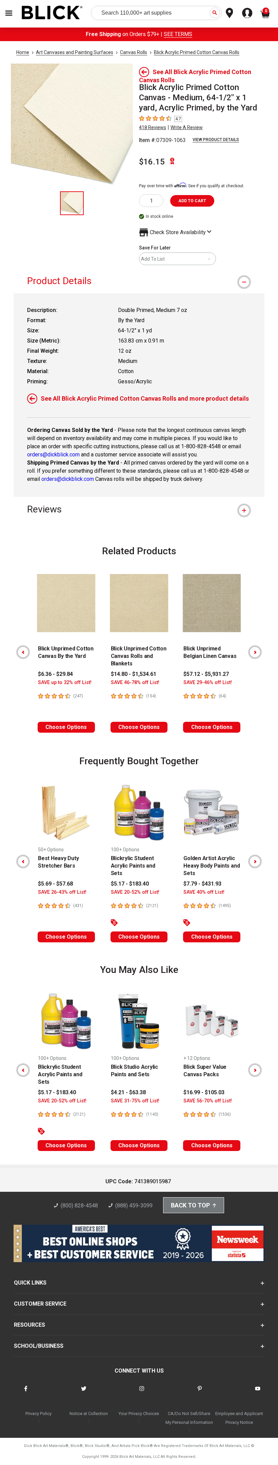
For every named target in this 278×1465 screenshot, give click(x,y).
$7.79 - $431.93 (202, 883)
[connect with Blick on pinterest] (199, 1393)
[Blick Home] (52, 13)
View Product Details (216, 139)
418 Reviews (152, 127)
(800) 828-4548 (79, 1205)
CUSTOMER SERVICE (40, 1304)
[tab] (139, 280)
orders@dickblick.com (53, 454)
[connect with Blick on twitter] (84, 1393)
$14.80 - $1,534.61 (133, 674)
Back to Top (190, 1205)
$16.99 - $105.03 (203, 1092)
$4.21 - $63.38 (128, 1092)
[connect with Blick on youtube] (257, 1393)
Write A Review (187, 127)
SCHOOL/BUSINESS (38, 1346)
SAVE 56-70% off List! (207, 1101)
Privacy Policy (38, 1413)
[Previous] (23, 652)
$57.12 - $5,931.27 (206, 674)
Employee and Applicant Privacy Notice (239, 1418)
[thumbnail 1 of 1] (72, 203)
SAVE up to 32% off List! (65, 682)
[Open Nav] (8, 13)
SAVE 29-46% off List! (207, 682)
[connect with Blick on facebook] (26, 1393)
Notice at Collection (89, 1413)
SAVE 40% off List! (203, 892)
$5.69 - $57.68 (55, 883)
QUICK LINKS (30, 1282)
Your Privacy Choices (139, 1413)
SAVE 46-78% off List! (135, 682)
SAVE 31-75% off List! (135, 1101)
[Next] (255, 652)
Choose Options (66, 727)
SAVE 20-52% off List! (135, 892)
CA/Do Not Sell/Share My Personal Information (189, 1418)
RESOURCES (29, 1325)
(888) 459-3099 (134, 1205)
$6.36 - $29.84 (55, 674)
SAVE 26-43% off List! (62, 892)
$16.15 (152, 162)
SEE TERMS (178, 34)
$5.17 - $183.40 (130, 883)
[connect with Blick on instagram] (141, 1393)
